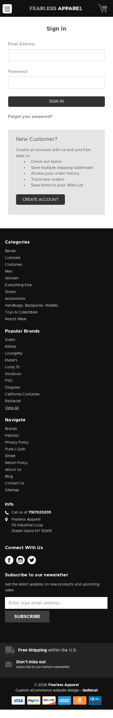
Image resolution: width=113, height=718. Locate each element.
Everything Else (18, 285)
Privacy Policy (17, 442)
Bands (10, 251)
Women (11, 278)
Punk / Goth (15, 449)
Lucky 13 (12, 367)
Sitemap (12, 490)
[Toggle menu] (7, 8)
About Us (13, 470)
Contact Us (14, 483)
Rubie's (11, 360)
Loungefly (13, 353)
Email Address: (22, 44)
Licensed (12, 258)
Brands (11, 429)
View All (12, 408)
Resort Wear (16, 319)
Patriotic (12, 436)
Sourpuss (13, 374)
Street (10, 456)
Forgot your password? (30, 117)
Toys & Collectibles (21, 312)
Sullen (10, 340)
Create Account (40, 200)
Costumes (13, 265)
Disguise (12, 387)
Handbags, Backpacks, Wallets (31, 305)
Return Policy (16, 463)
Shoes (10, 292)
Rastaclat (13, 401)
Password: (18, 72)
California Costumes (22, 394)
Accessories (15, 299)
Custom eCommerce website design (47, 690)
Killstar (10, 347)
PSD (9, 381)
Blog (9, 476)
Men (8, 271)
